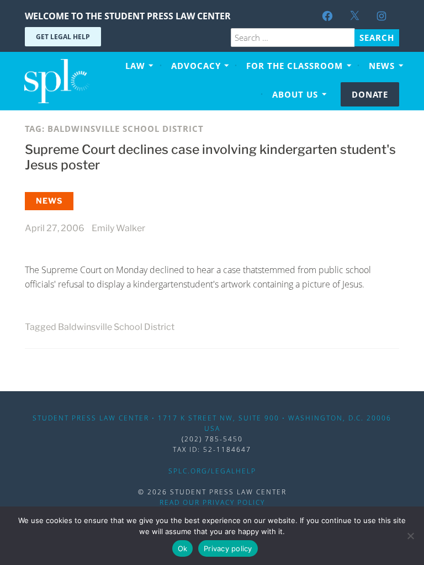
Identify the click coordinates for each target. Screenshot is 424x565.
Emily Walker (118, 228)
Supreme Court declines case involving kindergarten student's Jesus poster (210, 157)
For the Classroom (294, 65)
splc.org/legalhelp (212, 471)
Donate (370, 94)
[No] (410, 535)
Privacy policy (228, 548)
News (382, 65)
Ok (183, 548)
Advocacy (196, 65)
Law (135, 65)
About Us (295, 94)
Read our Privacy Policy (212, 502)
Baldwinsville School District (116, 327)
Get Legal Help (63, 36)
